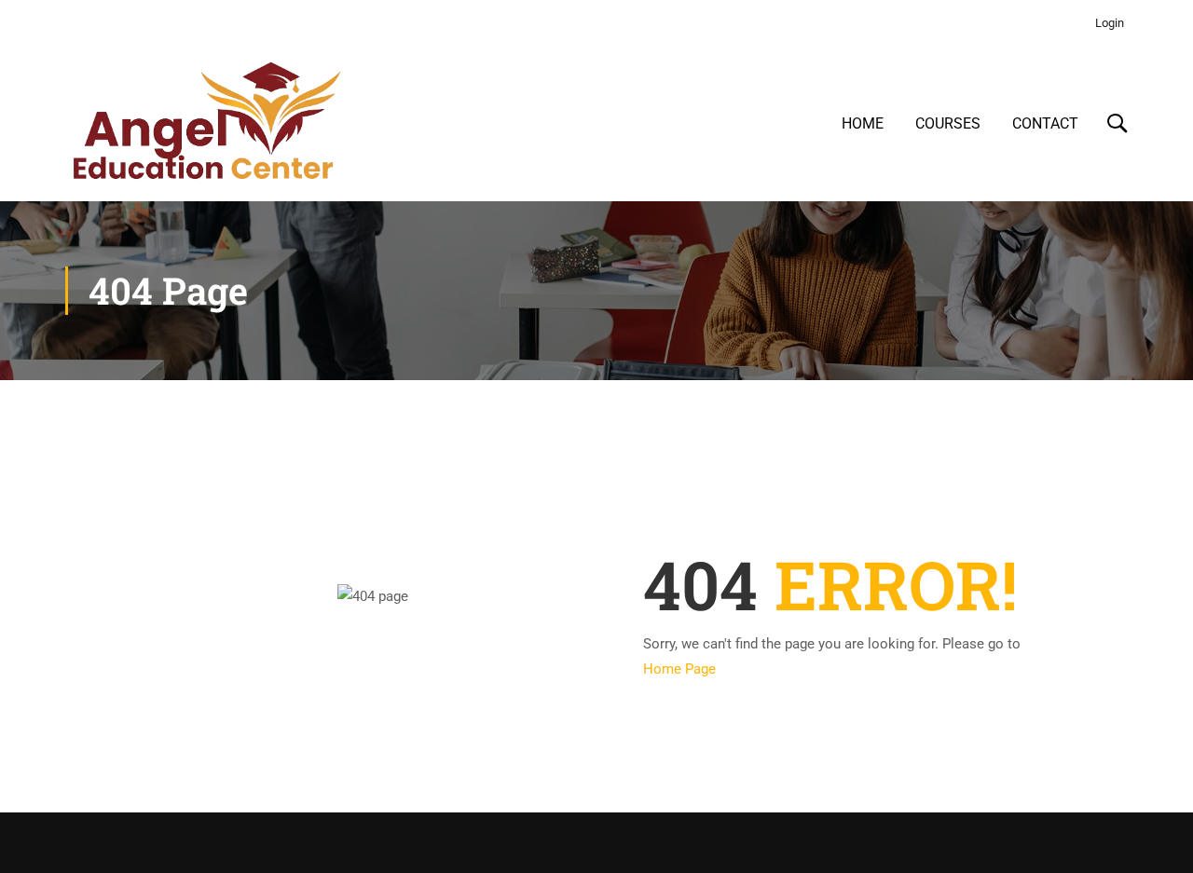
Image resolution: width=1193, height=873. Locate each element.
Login (1109, 23)
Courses (947, 123)
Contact (1045, 123)
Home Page (679, 669)
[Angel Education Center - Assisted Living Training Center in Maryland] (205, 124)
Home (863, 123)
